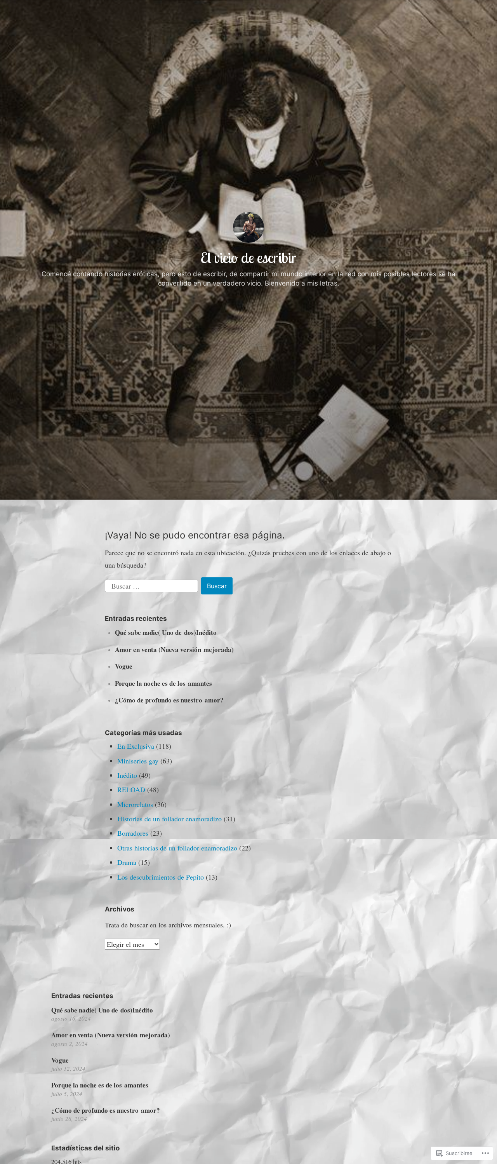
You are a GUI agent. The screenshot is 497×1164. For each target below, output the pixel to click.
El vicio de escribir (248, 257)
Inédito (127, 775)
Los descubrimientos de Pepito (160, 877)
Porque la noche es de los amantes (163, 683)
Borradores (132, 833)
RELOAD (131, 789)
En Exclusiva (135, 746)
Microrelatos (135, 804)
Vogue (123, 666)
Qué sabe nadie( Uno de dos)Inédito (166, 632)
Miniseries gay (137, 760)
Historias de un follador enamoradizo (169, 818)
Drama (126, 862)
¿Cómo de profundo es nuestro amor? (169, 700)
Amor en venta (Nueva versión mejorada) (174, 649)
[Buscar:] (152, 584)
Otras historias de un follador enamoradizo (177, 847)
